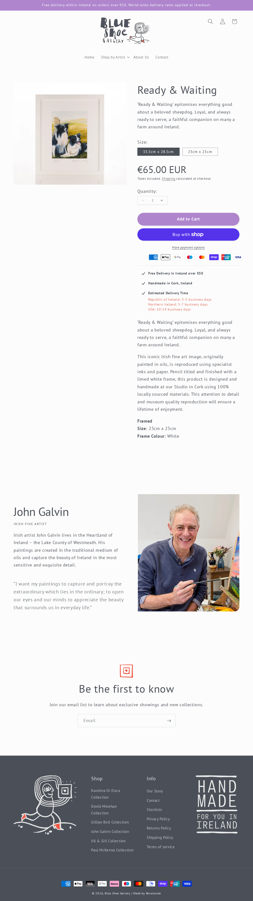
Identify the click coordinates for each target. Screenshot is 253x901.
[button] (127, 57)
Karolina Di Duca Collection (105, 794)
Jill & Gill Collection (108, 840)
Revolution (153, 893)
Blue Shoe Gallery (117, 893)
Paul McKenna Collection (112, 849)
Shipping (168, 178)
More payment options (188, 247)
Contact (153, 800)
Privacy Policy (158, 818)
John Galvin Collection (110, 831)
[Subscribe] (169, 720)
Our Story (155, 790)
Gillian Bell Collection (110, 822)
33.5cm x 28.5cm (158, 151)
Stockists (154, 809)
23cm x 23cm (200, 151)
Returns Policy (159, 827)
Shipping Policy (160, 837)
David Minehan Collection (104, 809)
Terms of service (161, 846)
